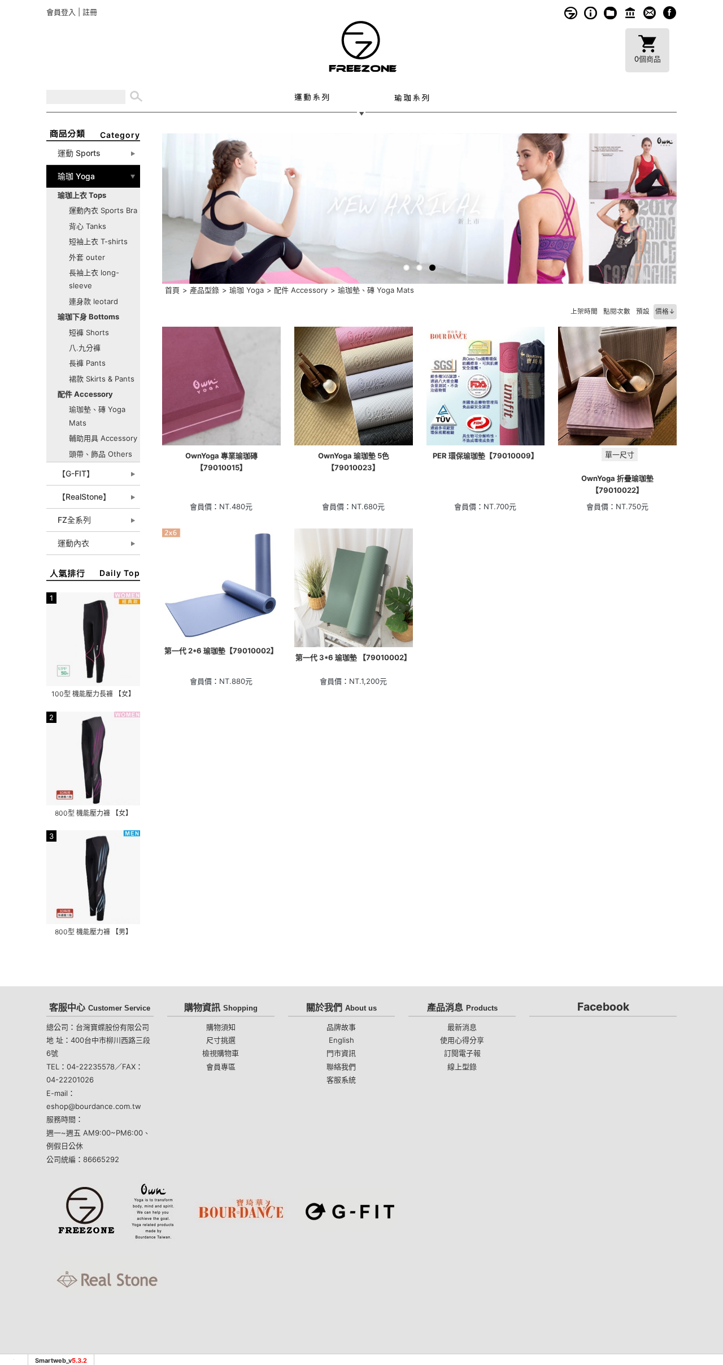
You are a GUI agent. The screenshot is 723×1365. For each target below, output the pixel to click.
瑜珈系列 (412, 97)
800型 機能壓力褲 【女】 (93, 813)
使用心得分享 (462, 1040)
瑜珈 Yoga (246, 289)
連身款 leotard (93, 301)
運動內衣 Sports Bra (103, 210)
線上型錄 (610, 13)
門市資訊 (630, 13)
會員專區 (221, 1066)
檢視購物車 (220, 1053)
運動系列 (311, 97)
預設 (643, 311)
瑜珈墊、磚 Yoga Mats (376, 289)
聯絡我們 (341, 1066)
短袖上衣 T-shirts (98, 241)
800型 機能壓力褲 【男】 (93, 932)
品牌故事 (571, 13)
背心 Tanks (87, 226)
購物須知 (590, 13)
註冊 (89, 11)
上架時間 (584, 311)
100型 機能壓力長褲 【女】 (93, 694)
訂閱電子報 (462, 1053)
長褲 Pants (87, 362)
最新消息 (462, 1027)
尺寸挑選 (221, 1040)
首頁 (172, 289)
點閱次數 (616, 311)
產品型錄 (204, 289)
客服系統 (650, 13)
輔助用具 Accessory (103, 438)
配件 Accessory (301, 289)
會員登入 (61, 11)
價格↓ (665, 311)
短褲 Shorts (89, 332)
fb (670, 13)
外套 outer (87, 257)
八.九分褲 (85, 347)
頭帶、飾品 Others (100, 453)
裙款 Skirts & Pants (101, 378)
